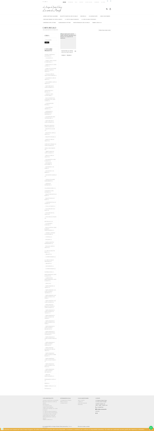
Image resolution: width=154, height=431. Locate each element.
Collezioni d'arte (49, 188)
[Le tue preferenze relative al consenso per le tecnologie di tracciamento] (2, 429)
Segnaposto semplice (51, 175)
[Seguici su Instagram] (97, 413)
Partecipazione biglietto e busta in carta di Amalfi (50, 306)
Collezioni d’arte (93, 16)
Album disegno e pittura (64, 22)
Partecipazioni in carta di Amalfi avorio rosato (50, 355)
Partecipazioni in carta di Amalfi (81, 22)
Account (103, 2)
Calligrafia (48, 58)
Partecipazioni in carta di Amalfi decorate (49, 371)
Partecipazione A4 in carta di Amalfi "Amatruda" (50, 291)
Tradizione (70, 2)
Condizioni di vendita (65, 400)
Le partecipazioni (50, 256)
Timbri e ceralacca (97, 22)
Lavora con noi (88, 2)
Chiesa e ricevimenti (105, 16)
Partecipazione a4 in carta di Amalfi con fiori (50, 297)
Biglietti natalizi (50, 136)
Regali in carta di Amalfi (67, 52)
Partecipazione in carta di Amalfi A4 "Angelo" (50, 311)
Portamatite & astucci (50, 379)
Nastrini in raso (49, 272)
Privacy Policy (64, 401)
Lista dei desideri (82, 403)
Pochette (48, 239)
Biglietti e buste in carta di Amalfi (69, 16)
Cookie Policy (64, 403)
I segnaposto (49, 266)
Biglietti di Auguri (50, 128)
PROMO (46, 383)
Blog (76, 2)
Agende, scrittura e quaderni (50, 16)
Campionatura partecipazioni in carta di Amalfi (50, 279)
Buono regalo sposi (67, 51)
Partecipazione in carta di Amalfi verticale (50, 344)
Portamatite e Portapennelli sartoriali (49, 113)
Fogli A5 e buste (50, 206)
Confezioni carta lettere (49, 22)
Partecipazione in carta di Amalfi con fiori (50, 322)
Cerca (46, 42)
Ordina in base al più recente (105, 30)
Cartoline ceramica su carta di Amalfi (52, 19)
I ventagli (48, 236)
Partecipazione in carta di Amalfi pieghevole (50, 328)
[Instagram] (44, 1)
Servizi (64, 2)
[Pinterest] (45, 1)
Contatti (81, 2)
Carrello (80, 401)
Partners (80, 404)
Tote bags (47, 388)
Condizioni (96, 2)
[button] (151, 428)
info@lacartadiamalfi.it (101, 409)
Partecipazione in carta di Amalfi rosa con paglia (50, 333)
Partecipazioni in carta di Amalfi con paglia (50, 365)
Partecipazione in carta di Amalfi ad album (50, 317)
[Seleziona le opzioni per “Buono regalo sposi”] (76, 51)
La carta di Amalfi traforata (89, 19)
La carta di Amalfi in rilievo (72, 19)
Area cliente (81, 400)
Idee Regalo (83, 16)
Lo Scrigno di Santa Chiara (52, 9)
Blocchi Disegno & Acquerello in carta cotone (50, 99)
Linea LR (48, 283)
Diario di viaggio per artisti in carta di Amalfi (50, 70)
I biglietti (48, 254)
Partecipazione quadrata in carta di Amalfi (50, 349)
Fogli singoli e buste (51, 216)
